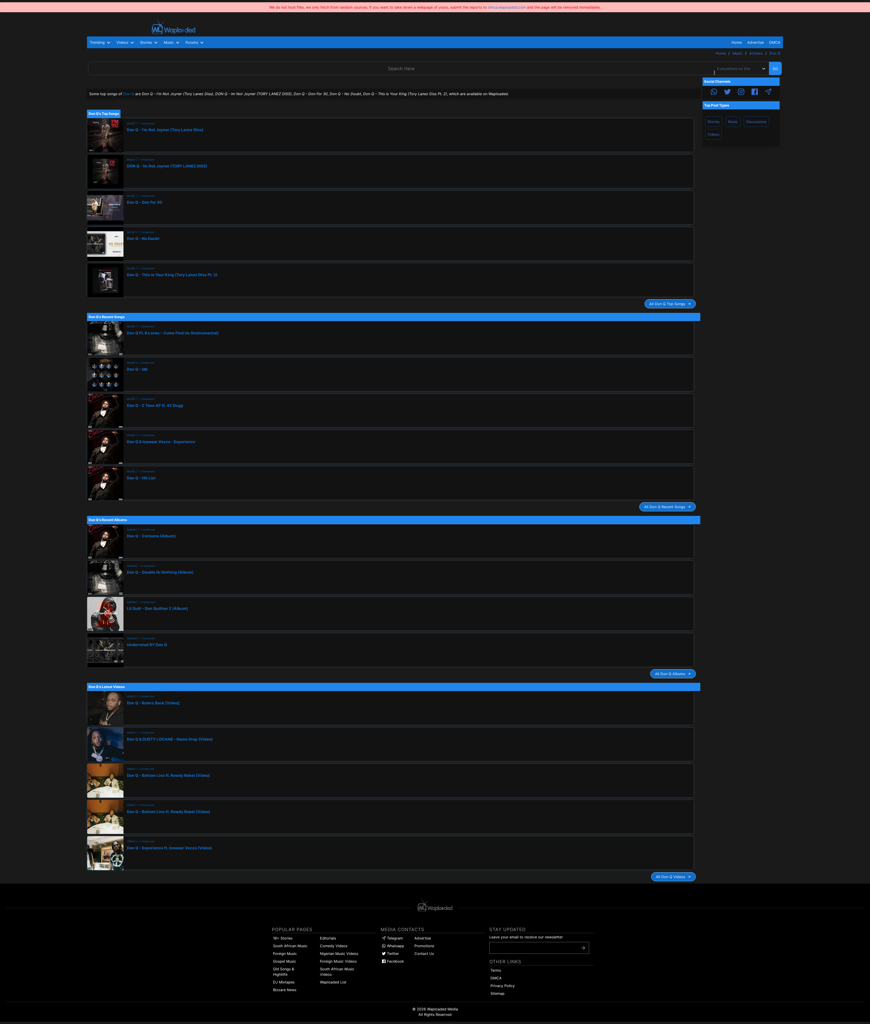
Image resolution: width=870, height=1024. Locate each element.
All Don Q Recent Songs (665, 507)
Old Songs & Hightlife (283, 972)
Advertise (422, 938)
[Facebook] (755, 92)
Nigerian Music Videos (339, 953)
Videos (713, 134)
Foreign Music (285, 953)
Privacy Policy (503, 985)
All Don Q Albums (671, 673)
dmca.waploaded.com (507, 7)
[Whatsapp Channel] (714, 92)
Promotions (424, 946)
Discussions (756, 121)
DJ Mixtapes (284, 982)
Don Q (128, 94)
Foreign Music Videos (338, 961)
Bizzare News (284, 990)
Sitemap (498, 993)
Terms (496, 970)
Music (733, 121)
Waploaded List (333, 982)
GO (775, 68)
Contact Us (424, 953)
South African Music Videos (337, 972)
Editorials (328, 938)
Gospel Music (284, 961)
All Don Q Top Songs (668, 304)
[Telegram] (768, 92)
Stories (714, 121)
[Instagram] (741, 92)
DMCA (774, 42)
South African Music (290, 946)
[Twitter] (727, 92)
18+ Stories (282, 938)
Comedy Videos (333, 946)
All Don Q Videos (671, 876)
